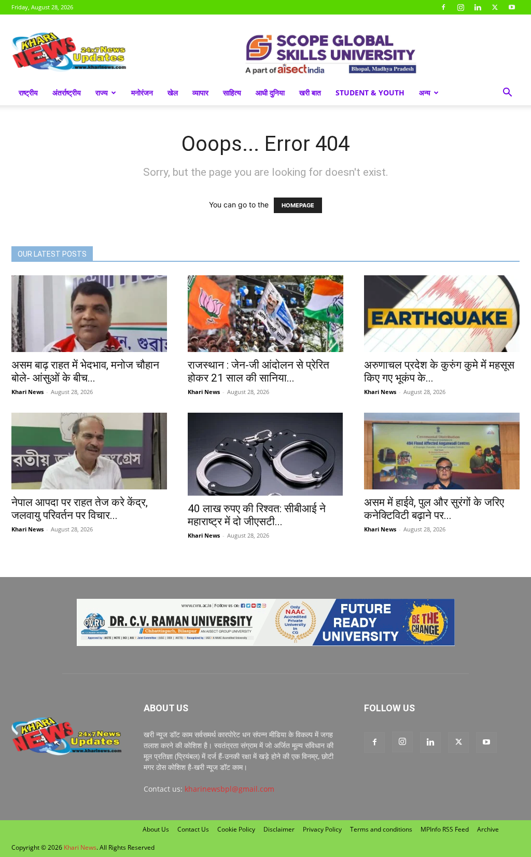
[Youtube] (512, 7)
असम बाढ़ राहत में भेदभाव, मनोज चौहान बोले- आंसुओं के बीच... (85, 371)
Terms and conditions (381, 829)
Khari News (27, 392)
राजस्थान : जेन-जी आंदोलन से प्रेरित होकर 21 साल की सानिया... (258, 371)
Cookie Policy (236, 829)
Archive (488, 829)
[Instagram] (460, 7)
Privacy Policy (322, 829)
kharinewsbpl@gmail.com (229, 789)
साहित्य (232, 92)
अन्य (424, 92)
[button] (507, 94)
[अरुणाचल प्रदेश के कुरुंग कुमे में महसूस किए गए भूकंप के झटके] (442, 313)
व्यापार (200, 92)
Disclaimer (279, 829)
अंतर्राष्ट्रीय (66, 92)
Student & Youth (370, 92)
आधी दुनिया (270, 92)
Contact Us (193, 829)
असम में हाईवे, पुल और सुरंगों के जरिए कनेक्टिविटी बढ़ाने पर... (434, 509)
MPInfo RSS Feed (445, 829)
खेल (172, 92)
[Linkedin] (477, 7)
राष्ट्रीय (28, 92)
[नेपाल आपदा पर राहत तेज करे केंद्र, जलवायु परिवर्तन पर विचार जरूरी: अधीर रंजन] (89, 451)
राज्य (101, 92)
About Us (156, 829)
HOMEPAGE (298, 205)
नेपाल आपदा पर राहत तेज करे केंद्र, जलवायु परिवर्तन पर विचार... (79, 509)
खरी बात (310, 92)
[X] (494, 7)
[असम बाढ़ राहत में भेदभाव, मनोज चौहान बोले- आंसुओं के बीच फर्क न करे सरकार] (89, 313)
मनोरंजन (142, 92)
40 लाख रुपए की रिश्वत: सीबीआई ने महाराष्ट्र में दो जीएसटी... (257, 515)
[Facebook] (443, 7)
